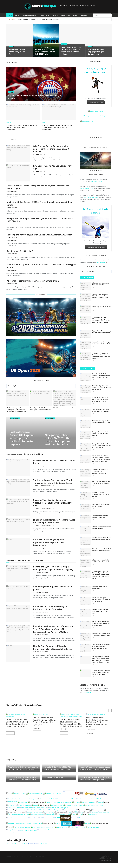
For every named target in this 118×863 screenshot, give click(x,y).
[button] (110, 710)
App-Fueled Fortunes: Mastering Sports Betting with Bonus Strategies (52, 608)
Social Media (45, 15)
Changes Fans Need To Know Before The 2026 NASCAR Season (101, 433)
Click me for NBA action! (96, 102)
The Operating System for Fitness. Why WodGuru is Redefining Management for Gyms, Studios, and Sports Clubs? (101, 574)
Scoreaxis (18, 386)
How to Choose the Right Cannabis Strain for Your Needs (100, 611)
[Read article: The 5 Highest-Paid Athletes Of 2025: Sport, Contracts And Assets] (41, 398)
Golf (44, 122)
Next (114, 128)
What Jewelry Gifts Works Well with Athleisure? (101, 505)
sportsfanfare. (87, 692)
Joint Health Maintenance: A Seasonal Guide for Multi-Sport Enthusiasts (54, 521)
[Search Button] (110, 15)
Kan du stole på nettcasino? (19, 251)
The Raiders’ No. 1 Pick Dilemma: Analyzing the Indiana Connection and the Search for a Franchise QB (101, 319)
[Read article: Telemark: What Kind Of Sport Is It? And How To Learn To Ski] (85, 345)
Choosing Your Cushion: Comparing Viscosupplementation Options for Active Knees (52, 502)
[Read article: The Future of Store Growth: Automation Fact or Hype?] (85, 413)
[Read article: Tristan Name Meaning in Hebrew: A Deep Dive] (85, 519)
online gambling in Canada (91, 197)
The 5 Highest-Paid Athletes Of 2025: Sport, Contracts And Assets (40, 409)
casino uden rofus (11, 844)
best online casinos (96, 181)
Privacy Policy (28, 856)
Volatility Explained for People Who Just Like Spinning (17, 51)
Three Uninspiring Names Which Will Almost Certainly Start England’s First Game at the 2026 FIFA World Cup (101, 458)
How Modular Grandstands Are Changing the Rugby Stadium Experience (21, 126)
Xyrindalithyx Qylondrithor (43, 466)
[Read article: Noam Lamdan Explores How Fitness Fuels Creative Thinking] (85, 424)
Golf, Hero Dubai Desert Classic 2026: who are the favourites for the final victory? (58, 126)
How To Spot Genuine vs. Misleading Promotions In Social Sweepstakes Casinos (53, 647)
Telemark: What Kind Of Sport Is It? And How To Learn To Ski (101, 343)
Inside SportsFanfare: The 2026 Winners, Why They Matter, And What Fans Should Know (98, 721)
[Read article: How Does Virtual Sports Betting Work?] (85, 590)
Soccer (11, 92)
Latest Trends (65, 15)
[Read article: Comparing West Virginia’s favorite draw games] (18, 593)
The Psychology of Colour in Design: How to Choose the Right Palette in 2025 (101, 672)
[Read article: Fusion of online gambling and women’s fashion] (85, 309)
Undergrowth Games (29, 15)
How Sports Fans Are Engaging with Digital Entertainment (96, 51)
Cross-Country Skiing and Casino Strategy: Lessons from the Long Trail (101, 387)
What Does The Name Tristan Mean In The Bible (101, 527)
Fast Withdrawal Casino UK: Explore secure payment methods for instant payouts (22, 438)
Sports (17, 15)
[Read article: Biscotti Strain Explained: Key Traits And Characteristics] (85, 484)
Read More (11, 733)
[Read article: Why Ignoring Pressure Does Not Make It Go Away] (85, 286)
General (55, 15)
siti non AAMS (23, 844)
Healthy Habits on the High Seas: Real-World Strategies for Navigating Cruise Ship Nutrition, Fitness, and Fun (100, 659)
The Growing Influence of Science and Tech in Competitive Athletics (100, 471)
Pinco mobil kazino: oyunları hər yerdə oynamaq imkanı (32, 280)
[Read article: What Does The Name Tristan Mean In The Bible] (85, 530)
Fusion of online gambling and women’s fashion (101, 307)
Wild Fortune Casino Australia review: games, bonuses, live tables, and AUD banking (51, 149)
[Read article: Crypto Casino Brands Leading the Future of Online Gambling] (85, 334)
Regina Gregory (12, 191)
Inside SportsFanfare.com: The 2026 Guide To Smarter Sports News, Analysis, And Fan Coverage (72, 733)
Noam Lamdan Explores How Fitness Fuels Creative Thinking (101, 421)
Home (10, 15)
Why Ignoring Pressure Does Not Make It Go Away (100, 284)
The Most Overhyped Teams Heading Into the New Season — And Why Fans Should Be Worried (16, 409)
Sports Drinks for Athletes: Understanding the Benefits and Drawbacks (101, 623)
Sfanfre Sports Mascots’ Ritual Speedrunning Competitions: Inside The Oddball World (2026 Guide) (18, 723)
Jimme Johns (13, 98)
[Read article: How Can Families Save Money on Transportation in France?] (85, 541)
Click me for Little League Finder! (96, 247)
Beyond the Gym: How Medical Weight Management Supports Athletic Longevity (53, 568)
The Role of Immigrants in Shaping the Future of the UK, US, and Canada (101, 599)
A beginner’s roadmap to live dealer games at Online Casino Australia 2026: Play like (40, 19)
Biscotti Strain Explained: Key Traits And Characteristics (101, 482)
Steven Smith (11, 129)
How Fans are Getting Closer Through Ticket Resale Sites (101, 634)
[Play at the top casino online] (99, 823)
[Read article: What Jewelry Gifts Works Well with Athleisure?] (85, 508)
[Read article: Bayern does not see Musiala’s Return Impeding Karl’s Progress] (41, 84)
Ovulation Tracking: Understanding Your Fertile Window (100, 494)
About (75, 15)
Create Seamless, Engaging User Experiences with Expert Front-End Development (49, 542)
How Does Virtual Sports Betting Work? (99, 587)
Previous (77, 128)
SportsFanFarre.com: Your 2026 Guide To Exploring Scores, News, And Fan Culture (71, 50)
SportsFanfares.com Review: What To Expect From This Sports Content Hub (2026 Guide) (45, 50)
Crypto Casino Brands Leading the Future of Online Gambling (101, 332)
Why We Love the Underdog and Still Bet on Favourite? (100, 561)
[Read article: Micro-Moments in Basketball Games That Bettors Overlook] (85, 552)
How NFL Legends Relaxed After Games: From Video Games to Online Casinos (100, 295)
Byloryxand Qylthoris (41, 572)
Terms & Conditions (17, 856)
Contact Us (83, 15)
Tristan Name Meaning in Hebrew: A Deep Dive (100, 516)
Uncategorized (14, 418)
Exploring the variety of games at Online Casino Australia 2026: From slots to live (22, 778)
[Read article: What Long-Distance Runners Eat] (64, 398)
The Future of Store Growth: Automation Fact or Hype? (101, 410)
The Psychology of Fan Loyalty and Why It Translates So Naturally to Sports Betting (53, 481)
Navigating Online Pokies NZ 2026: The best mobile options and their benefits (81, 19)
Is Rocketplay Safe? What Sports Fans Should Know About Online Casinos (100, 399)
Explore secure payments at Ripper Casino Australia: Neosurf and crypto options (94, 778)
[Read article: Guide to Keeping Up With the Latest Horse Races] (18, 467)
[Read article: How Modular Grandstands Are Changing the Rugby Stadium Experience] (23, 112)
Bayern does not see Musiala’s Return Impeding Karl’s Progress (35, 95)
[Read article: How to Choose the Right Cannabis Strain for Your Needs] (85, 613)
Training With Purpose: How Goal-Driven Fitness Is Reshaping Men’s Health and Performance (101, 355)
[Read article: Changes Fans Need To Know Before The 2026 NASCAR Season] (85, 435)
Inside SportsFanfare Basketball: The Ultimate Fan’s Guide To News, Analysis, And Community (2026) (44, 722)
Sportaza (44, 844)
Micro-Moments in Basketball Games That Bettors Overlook (101, 550)
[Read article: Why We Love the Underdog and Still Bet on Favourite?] (85, 563)
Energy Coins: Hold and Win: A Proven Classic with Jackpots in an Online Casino (101, 445)
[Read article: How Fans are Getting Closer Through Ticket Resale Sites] (85, 637)
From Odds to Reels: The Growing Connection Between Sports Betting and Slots (101, 375)
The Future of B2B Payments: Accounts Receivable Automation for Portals (101, 646)
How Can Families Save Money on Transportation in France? (101, 538)
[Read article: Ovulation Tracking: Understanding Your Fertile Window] (85, 496)
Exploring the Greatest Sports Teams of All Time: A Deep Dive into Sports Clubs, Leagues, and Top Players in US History (53, 629)
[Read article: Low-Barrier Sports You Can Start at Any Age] (18, 172)
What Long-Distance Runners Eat (63, 408)
